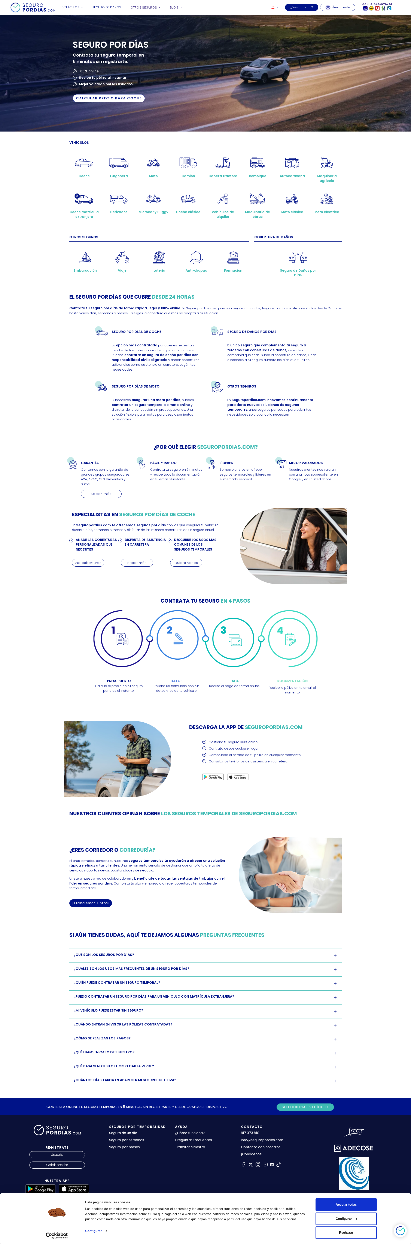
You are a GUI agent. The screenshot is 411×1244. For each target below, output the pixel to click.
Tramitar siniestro (190, 1147)
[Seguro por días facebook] (243, 1164)
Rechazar (346, 1232)
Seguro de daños (106, 7)
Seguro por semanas (126, 1140)
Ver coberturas (88, 562)
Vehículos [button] (71, 7)
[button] (274, 7)
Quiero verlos (186, 562)
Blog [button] (174, 7)
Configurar (93, 1231)
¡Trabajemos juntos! (90, 903)
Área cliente (341, 7)
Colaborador (57, 1164)
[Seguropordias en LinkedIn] (272, 1164)
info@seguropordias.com (262, 1140)
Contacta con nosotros (260, 1147)
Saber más (101, 493)
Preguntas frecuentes (193, 1140)
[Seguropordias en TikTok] (278, 1164)
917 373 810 (250, 1132)
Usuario (57, 1154)
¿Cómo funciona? (190, 1132)
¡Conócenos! (251, 1154)
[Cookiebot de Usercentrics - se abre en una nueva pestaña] (57, 1235)
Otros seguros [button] (144, 7)
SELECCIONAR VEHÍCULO (305, 1107)
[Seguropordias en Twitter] (250, 1164)
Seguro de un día (123, 1132)
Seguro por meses (124, 1147)
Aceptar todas (346, 1204)
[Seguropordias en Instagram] (258, 1164)
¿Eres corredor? (301, 7)
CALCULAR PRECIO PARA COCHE (109, 98)
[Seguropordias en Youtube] (265, 1164)
